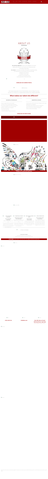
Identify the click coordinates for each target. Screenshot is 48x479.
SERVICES (20, 1)
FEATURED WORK (24, 1)
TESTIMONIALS (34, 1)
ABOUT (16, 1)
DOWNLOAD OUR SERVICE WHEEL (24, 113)
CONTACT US (14, 2)
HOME (13, 1)
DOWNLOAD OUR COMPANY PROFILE (24, 82)
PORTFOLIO (29, 1)
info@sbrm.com (24, 320)
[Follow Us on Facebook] (43, 2)
